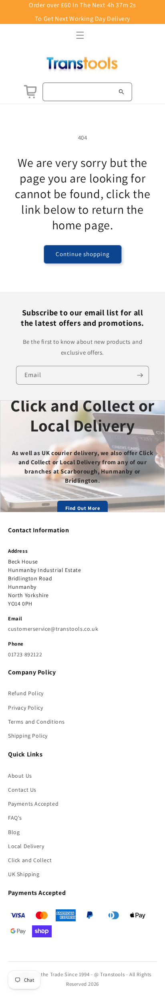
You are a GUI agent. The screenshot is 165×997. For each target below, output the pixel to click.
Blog (14, 832)
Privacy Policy (25, 707)
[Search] (121, 91)
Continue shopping (83, 254)
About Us (20, 775)
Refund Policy (26, 693)
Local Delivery (26, 846)
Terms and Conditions (36, 721)
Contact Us (22, 789)
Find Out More (82, 508)
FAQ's (15, 817)
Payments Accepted (33, 803)
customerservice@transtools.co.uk (53, 628)
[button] (80, 35)
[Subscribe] (140, 375)
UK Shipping (24, 874)
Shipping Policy (28, 735)
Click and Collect (30, 860)
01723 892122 (25, 654)
